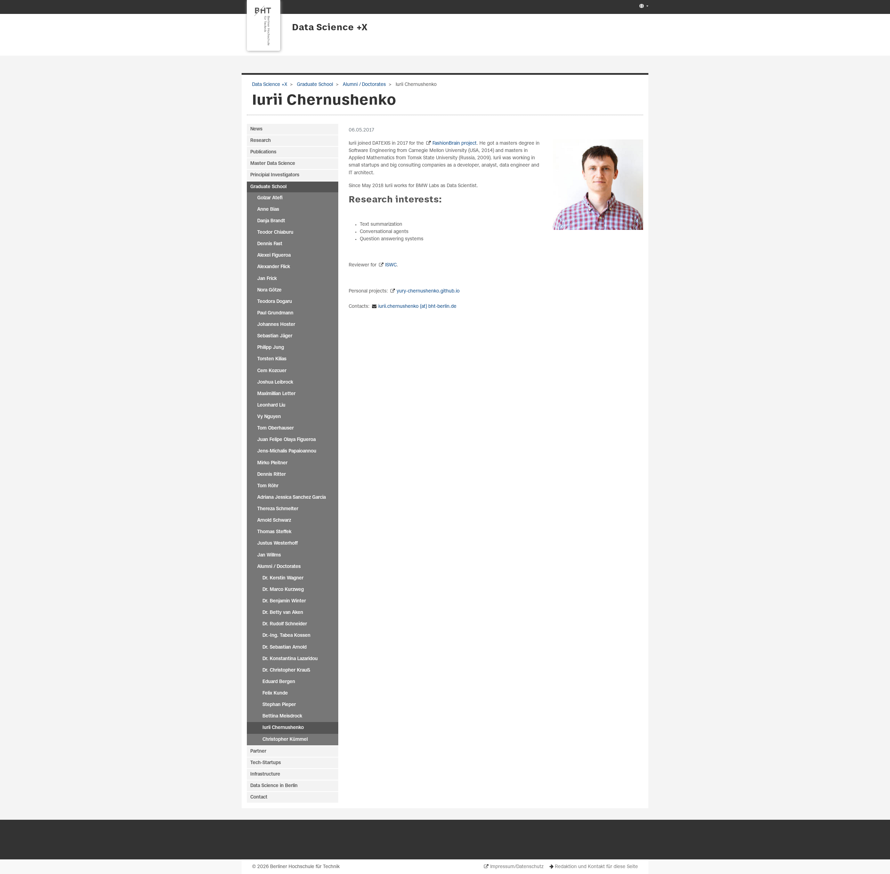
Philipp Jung (270, 347)
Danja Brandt (271, 221)
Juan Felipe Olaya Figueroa (286, 440)
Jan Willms (269, 555)
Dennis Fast (269, 244)
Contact (258, 797)
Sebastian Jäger (274, 336)
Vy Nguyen (269, 417)
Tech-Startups (265, 763)
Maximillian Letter (276, 394)
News (256, 129)
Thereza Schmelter (277, 509)
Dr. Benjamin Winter (284, 601)
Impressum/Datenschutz (516, 867)
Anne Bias (268, 209)
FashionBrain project (454, 143)
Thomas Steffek (274, 532)
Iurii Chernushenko (283, 727)
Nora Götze (269, 290)
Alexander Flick (273, 267)
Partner (258, 751)
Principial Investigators (274, 175)
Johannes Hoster (276, 324)
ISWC (391, 265)
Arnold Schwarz (274, 520)
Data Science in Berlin (274, 786)
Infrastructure (265, 774)
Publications (263, 152)
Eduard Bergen (278, 682)
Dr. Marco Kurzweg (283, 589)
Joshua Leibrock (275, 382)
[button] (643, 6)
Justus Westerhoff (277, 543)
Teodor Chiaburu (275, 232)
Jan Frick (267, 278)
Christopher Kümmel (285, 739)
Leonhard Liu (271, 405)
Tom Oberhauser (275, 428)
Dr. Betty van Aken (282, 612)
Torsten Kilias (271, 359)
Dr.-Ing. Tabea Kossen (286, 635)
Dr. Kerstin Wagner (283, 578)
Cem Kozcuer (271, 371)
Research (260, 140)
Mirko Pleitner (272, 463)
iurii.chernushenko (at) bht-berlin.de (417, 306)
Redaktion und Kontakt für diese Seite (596, 867)
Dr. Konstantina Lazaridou (290, 659)
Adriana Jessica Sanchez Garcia (291, 497)
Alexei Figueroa (274, 255)
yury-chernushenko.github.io (428, 291)
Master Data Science (272, 163)
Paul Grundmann (275, 313)
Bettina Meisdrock (282, 716)
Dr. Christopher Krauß (286, 670)
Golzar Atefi (270, 198)
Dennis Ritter (271, 474)
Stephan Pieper (279, 705)
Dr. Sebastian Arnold (284, 647)
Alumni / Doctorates (363, 84)
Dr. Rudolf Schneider (284, 624)
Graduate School (314, 84)
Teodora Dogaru (274, 301)
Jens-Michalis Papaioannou (286, 451)
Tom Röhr (267, 486)
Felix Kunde (275, 693)
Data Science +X (329, 28)
